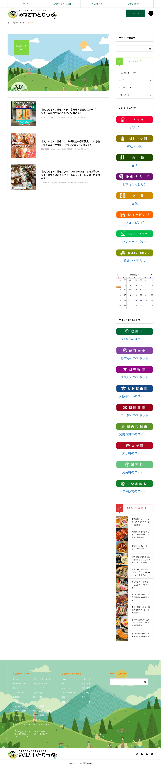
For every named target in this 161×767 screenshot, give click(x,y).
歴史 (83, 697)
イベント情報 (38, 706)
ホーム (25, 4)
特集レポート (124, 95)
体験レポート (38, 720)
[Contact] (147, 753)
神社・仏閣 (37, 697)
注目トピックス (125, 88)
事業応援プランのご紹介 (21, 725)
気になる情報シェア (41, 715)
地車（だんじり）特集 (42, 711)
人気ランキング (19, 684)
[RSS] (152, 753)
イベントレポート (20, 720)
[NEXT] (151, 275)
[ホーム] (8, 23)
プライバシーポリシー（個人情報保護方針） (21, 732)
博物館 (15, 702)
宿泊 (63, 684)
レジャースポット (20, 693)
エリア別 (36, 702)
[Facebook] (142, 753)
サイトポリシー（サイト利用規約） (41, 732)
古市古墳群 (37, 693)
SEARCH (150, 13)
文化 (63, 702)
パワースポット (88, 702)
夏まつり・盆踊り (20, 711)
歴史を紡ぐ (17, 715)
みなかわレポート (135, 4)
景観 (63, 697)
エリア (121, 80)
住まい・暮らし (88, 679)
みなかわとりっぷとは (62, 4)
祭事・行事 (86, 688)
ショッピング (38, 688)
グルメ (15, 688)
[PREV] (118, 275)
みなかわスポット (99, 4)
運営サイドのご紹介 (41, 724)
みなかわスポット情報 (127, 73)
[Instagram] (137, 753)
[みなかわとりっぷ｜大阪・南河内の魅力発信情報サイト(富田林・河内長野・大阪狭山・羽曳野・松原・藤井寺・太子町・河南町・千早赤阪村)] (32, 13)
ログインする (136, 13)
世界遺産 (16, 697)
